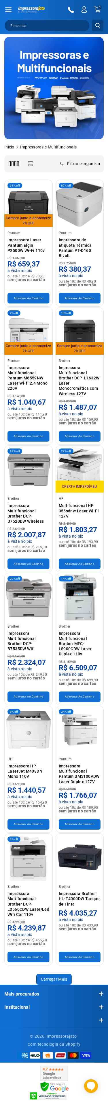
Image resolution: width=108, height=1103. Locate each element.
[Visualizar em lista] (30, 163)
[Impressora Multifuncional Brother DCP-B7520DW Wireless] (28, 469)
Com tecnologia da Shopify (54, 1044)
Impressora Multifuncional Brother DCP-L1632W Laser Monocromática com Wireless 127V (79, 380)
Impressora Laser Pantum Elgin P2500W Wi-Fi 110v (26, 245)
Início (9, 147)
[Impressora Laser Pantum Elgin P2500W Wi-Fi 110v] (28, 204)
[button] (8, 9)
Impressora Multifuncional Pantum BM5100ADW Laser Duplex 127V (79, 774)
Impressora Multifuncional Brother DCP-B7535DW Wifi (21, 641)
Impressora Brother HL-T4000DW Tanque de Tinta (79, 898)
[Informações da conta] (84, 9)
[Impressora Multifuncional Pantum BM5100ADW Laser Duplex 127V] (80, 730)
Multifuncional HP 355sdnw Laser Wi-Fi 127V (79, 510)
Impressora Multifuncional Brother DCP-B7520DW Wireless (25, 513)
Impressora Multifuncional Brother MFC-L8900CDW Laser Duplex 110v (75, 644)
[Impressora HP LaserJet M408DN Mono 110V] (28, 730)
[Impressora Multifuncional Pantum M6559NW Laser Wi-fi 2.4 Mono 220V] (28, 331)
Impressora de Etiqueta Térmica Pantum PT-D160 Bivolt (75, 248)
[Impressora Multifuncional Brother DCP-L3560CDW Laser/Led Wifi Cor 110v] (28, 857)
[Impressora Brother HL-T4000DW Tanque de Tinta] (80, 857)
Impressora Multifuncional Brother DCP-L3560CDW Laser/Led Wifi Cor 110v (28, 904)
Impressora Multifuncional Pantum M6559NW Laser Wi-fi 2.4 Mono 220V (27, 378)
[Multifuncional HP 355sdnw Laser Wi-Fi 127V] (80, 469)
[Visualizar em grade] (13, 163)
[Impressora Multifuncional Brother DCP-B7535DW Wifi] (28, 597)
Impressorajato (62, 1036)
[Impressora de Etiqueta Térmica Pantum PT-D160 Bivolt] (80, 204)
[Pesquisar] (97, 25)
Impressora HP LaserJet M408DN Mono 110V (24, 771)
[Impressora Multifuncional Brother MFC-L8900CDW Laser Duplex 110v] (80, 597)
